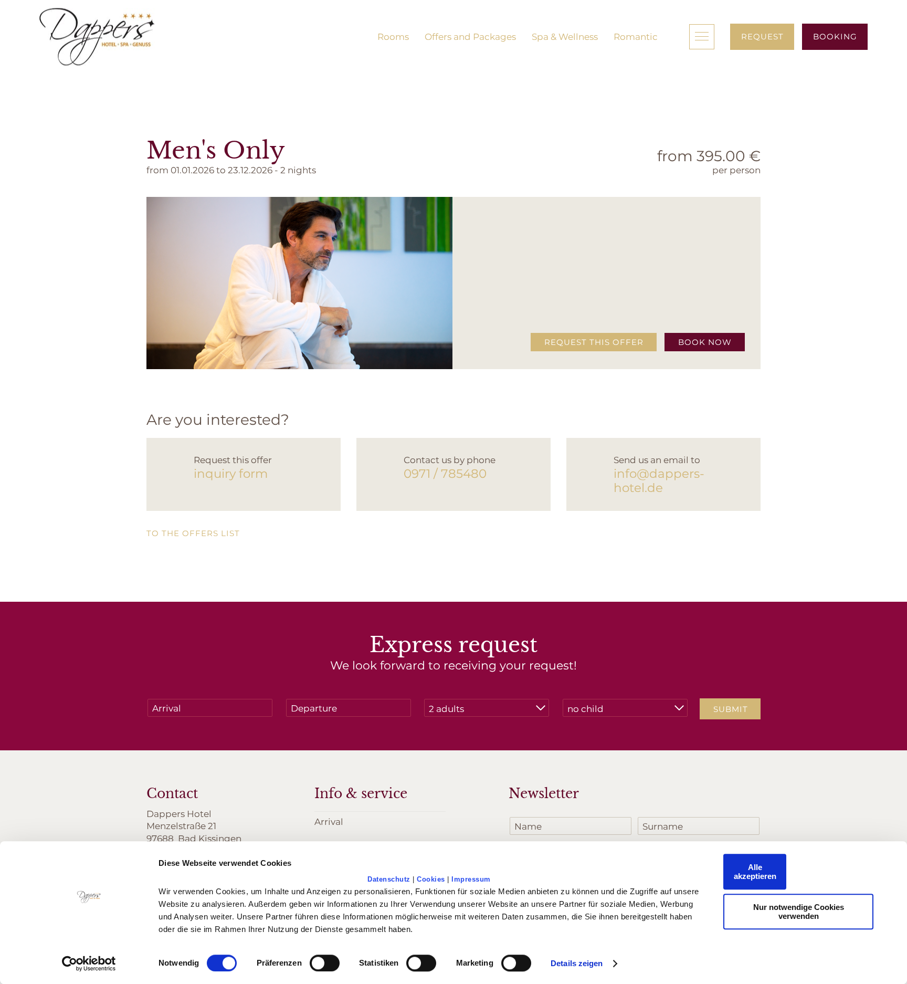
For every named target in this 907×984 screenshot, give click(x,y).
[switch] (325, 963)
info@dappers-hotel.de (659, 480)
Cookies (431, 879)
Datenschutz (388, 879)
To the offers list (193, 533)
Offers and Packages (470, 36)
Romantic (636, 36)
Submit (730, 709)
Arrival (328, 821)
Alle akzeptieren (755, 872)
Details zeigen (577, 963)
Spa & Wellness (565, 36)
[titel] (97, 37)
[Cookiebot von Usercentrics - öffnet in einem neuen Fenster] (89, 963)
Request (762, 36)
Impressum (471, 879)
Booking (835, 36)
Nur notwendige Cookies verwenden (798, 911)
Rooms (393, 36)
